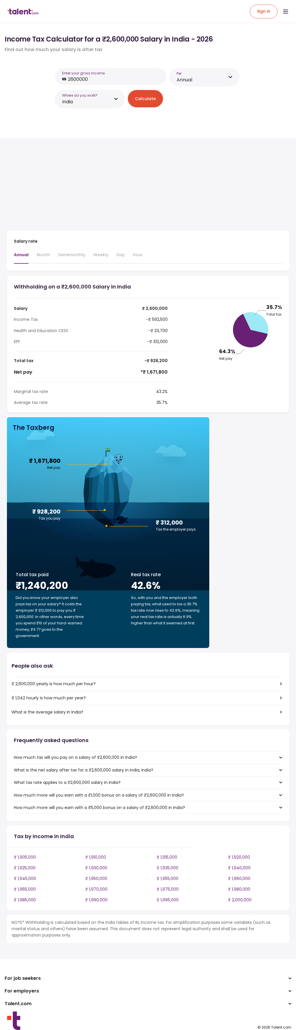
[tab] (21, 258)
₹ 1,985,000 (25, 900)
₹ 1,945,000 (25, 878)
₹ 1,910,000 (95, 857)
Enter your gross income (83, 73)
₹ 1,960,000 (239, 878)
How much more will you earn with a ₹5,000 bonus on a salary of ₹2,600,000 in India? (99, 807)
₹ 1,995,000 (168, 900)
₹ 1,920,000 (239, 857)
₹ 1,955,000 (167, 878)
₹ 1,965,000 (25, 889)
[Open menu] (285, 11)
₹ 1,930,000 (96, 868)
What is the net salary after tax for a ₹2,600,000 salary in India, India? (83, 770)
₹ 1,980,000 (239, 889)
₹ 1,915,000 (167, 857)
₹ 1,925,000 (25, 868)
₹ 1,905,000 (25, 857)
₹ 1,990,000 (96, 900)
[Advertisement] (108, 185)
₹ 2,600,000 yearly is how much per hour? (54, 684)
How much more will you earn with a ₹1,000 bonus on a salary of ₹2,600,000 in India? (99, 795)
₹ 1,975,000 (168, 889)
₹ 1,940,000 (239, 868)
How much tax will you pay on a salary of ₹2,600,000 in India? (75, 757)
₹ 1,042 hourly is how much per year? (49, 698)
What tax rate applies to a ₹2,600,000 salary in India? (67, 782)
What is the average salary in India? (47, 712)
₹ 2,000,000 (239, 900)
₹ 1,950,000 (96, 878)
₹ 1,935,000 (167, 868)
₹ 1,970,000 (96, 889)
